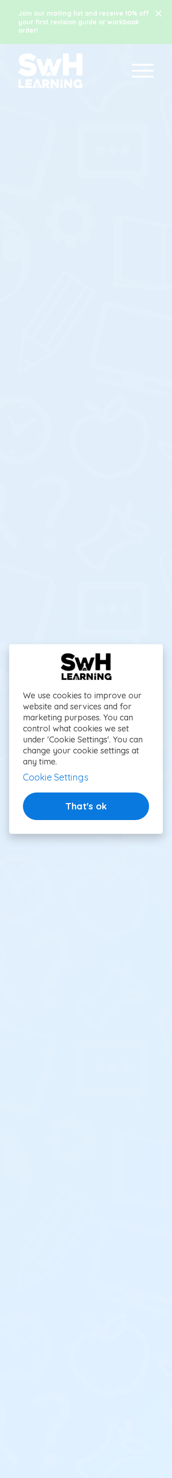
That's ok (86, 806)
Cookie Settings (56, 777)
